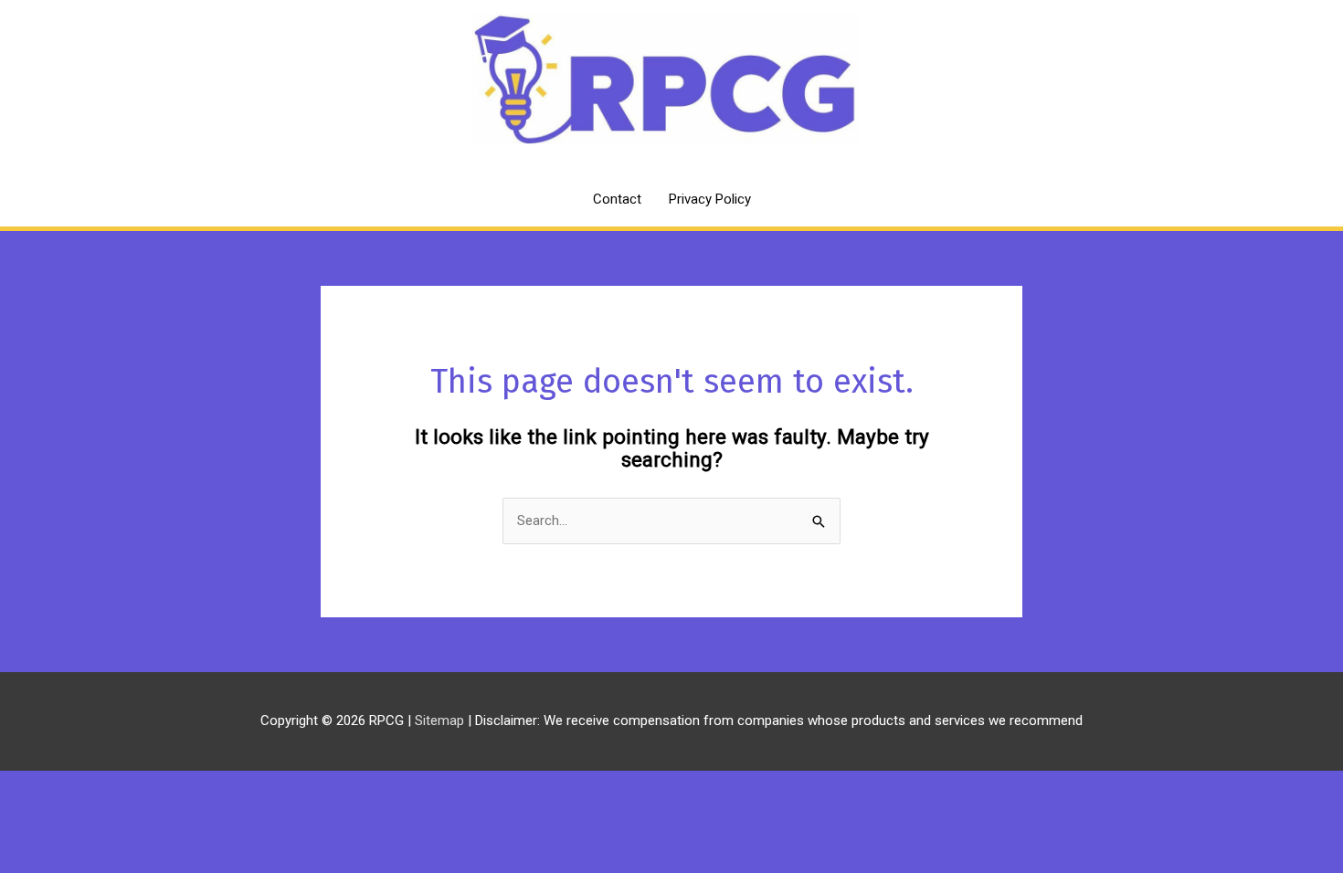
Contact (617, 199)
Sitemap (441, 720)
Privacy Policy (710, 199)
